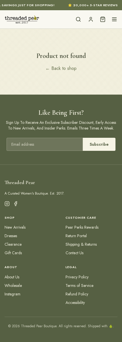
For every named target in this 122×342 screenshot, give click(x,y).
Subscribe (99, 144)
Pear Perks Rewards (82, 227)
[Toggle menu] (114, 19)
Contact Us (74, 253)
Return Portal (76, 236)
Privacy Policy (77, 277)
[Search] (78, 19)
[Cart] (103, 19)
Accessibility (75, 302)
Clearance (13, 244)
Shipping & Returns (81, 244)
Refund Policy (77, 294)
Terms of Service (79, 285)
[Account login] (90, 19)
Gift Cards (13, 253)
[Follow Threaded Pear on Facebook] (15, 203)
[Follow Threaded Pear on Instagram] (7, 203)
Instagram (12, 294)
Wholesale (13, 285)
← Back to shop (61, 68)
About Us (12, 277)
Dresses (11, 236)
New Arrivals (15, 227)
